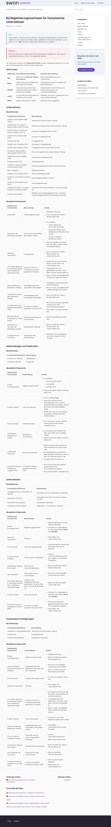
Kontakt (79, 45)
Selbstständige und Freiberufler (87, 88)
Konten (79, 32)
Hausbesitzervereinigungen (86, 93)
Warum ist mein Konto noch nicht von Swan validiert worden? (26, 807)
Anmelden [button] (100, 3)
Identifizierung (82, 29)
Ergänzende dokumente (35, 9)
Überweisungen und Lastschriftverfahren (84, 38)
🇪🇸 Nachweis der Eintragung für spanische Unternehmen (25, 793)
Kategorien (82, 19)
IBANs (8, 800)
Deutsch (16, 821)
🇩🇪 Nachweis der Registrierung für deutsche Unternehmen (25, 796)
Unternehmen (82, 85)
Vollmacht (67, 780)
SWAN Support (10, 9)
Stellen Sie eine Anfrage (88, 3)
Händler (80, 42)
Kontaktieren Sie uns (86, 70)
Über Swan (81, 23)
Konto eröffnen (21, 9)
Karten (79, 35)
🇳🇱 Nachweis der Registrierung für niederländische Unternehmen (27, 803)
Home (76, 3)
